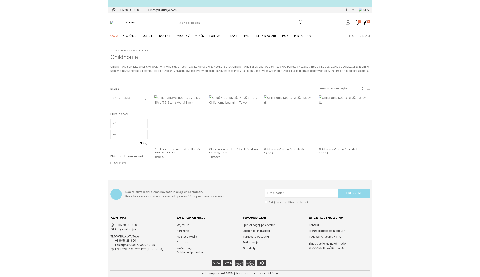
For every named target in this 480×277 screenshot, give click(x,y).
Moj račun (183, 225)
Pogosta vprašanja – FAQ (325, 237)
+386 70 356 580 (128, 10)
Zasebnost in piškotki (256, 231)
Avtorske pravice (212, 273)
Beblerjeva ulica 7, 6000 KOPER (135, 245)
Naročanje (183, 231)
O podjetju (249, 248)
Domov (113, 50)
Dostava (182, 242)
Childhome (120, 162)
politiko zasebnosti (296, 202)
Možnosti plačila (187, 237)
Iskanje (143, 98)
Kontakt (314, 225)
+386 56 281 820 (125, 240)
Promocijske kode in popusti (327, 231)
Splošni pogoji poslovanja (259, 225)
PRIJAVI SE (354, 193)
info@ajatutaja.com (163, 10)
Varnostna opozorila (256, 237)
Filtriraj (143, 143)
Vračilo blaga (185, 248)
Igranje (132, 50)
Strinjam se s (288, 202)
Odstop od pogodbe (190, 252)
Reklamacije (251, 242)
